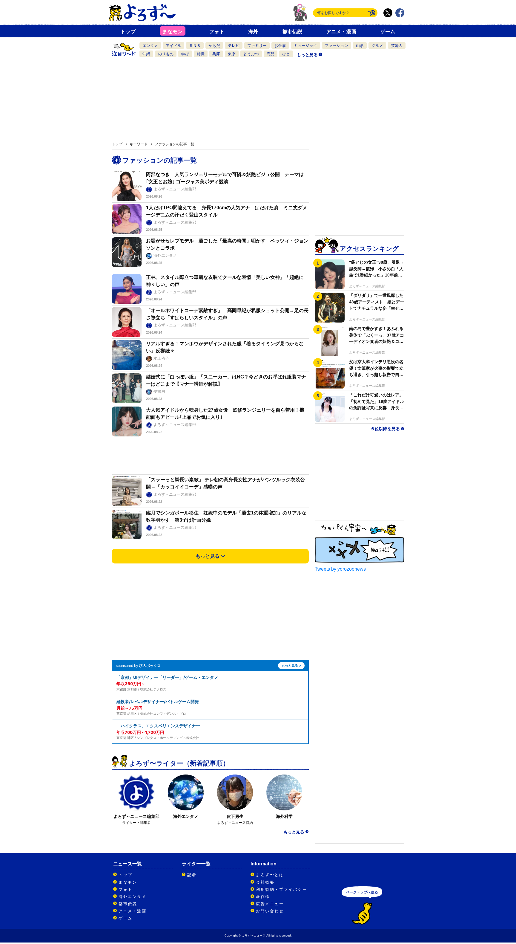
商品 (270, 54)
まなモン (172, 31)
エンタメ (150, 45)
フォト (216, 31)
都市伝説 (292, 31)
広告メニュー (270, 904)
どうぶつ (251, 54)
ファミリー (257, 45)
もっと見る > (291, 665)
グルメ (377, 45)
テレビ (233, 45)
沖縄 (146, 54)
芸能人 (397, 45)
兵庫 (216, 54)
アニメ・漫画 (341, 31)
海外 (253, 31)
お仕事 (280, 45)
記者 (191, 875)
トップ (128, 31)
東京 (232, 54)
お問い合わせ (270, 911)
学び (185, 54)
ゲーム (387, 31)
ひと (286, 54)
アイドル (173, 45)
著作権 (263, 896)
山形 (360, 45)
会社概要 (265, 882)
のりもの (165, 54)
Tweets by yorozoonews (340, 569)
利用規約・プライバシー (281, 889)
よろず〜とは (270, 875)
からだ (214, 45)
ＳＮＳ (195, 45)
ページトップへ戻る (362, 892)
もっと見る (307, 55)
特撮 (201, 54)
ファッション (336, 45)
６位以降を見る (385, 429)
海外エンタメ (132, 896)
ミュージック (305, 45)
